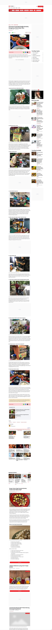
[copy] (29, 52)
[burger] (42, 7)
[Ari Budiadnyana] (9, 426)
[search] (36, 6)
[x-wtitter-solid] (27, 52)
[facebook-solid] (25, 52)
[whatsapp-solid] (23, 52)
